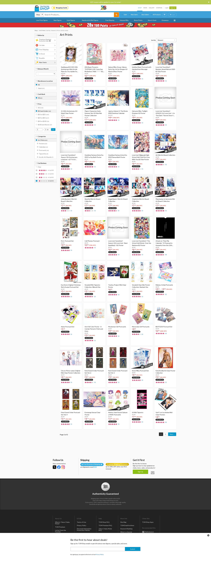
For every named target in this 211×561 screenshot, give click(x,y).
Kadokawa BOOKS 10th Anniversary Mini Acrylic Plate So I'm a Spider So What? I (69, 69)
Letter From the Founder (60, 531)
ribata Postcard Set (67, 327)
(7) (166, 382)
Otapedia (159, 8)
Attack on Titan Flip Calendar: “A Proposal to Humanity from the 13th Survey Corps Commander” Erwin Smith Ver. (165, 243)
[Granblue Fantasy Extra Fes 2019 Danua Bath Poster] (118, 142)
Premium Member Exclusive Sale (45, 40)
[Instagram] (63, 467)
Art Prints (66, 34)
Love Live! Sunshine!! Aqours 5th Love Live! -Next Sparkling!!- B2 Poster (118, 243)
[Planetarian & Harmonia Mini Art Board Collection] (165, 186)
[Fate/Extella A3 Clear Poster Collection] (165, 358)
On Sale (42, 45)
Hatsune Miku (124, 20)
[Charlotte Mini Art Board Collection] (142, 186)
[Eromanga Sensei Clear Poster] (94, 399)
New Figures (57, 20)
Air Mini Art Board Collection (165, 155)
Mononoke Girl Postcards (140, 327)
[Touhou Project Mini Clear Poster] (118, 272)
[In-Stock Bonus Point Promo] (105, 25)
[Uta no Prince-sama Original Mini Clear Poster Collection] (71, 358)
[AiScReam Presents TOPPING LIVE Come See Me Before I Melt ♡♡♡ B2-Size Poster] (94, 54)
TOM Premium (60, 527)
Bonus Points (138, 20)
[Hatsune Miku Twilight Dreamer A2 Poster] (142, 98)
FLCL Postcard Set (67, 241)
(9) (166, 333)
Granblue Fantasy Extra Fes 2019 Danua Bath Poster (117, 156)
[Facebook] (59, 467)
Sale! (125, 14)
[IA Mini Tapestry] (142, 399)
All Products (157, 14)
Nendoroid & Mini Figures (90, 20)
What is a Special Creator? (126, 532)
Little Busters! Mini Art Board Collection (69, 200)
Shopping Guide (61, 8)
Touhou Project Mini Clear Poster (117, 286)
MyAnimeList (149, 532)
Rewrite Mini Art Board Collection (92, 200)
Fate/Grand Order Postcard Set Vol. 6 (94, 372)
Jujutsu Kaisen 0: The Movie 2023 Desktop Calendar (118, 112)
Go (53, 129)
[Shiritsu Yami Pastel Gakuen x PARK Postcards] (118, 399)
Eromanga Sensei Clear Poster (92, 414)
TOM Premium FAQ (105, 525)
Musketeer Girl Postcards (117, 327)
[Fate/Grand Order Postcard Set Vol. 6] (94, 358)
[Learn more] (50, 41)
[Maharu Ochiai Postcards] (165, 272)
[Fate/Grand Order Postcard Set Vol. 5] (118, 358)
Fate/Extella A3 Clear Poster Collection (165, 372)
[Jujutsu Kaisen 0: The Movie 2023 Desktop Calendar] (118, 98)
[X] (54, 467)
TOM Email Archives (127, 525)
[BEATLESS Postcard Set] (165, 314)
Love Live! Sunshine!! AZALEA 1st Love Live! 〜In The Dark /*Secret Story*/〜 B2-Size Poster (165, 113)
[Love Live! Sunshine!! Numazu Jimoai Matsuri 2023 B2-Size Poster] (165, 54)
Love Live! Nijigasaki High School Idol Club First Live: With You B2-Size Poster (141, 157)
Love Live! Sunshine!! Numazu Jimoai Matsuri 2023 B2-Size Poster (165, 69)
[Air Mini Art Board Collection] (165, 142)
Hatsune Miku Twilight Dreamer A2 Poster (139, 112)
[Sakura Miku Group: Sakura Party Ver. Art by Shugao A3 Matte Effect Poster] (118, 54)
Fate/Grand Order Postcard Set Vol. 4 (70, 414)
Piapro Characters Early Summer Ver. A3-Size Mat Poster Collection (93, 113)
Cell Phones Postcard (92, 241)
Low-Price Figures (42, 20)
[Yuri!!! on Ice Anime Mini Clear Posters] (165, 399)
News (145, 8)
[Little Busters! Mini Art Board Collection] (71, 186)
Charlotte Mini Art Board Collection (140, 200)
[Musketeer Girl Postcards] (118, 314)
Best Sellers (145, 14)
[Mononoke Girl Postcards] (142, 314)
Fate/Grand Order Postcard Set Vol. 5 (117, 372)
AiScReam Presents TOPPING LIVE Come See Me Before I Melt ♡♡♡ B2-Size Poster (94, 69)
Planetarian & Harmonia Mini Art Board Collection (165, 200)
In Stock (42, 54)
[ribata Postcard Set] (71, 314)
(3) (95, 296)
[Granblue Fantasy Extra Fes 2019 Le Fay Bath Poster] (94, 142)
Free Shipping (110, 20)
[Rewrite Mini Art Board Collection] (94, 186)
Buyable (42, 58)
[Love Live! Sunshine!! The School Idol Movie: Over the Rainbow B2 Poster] (142, 228)
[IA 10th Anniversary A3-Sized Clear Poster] (71, 98)
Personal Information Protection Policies (84, 529)
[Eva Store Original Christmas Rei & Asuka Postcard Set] (71, 272)
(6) (142, 380)
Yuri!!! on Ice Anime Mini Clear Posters (164, 414)
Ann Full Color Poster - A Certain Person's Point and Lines (94, 329)
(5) (95, 424)
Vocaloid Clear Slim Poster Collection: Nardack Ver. (141, 286)
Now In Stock (152, 20)
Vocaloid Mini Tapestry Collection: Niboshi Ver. (93, 286)
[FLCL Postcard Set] (71, 228)
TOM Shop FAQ (104, 522)
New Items (134, 14)
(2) (118, 210)
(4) (166, 254)
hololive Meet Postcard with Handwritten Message (141, 68)
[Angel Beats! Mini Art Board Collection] (118, 186)
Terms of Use (81, 522)
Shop (140, 8)
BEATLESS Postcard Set (164, 327)
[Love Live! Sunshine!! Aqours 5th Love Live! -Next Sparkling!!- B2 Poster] (118, 228)
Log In (166, 8)
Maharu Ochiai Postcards (164, 285)
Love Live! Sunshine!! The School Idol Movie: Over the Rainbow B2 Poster (141, 243)
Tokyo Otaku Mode (104, 7)
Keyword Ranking (126, 529)
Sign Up (173, 8)
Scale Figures (71, 20)
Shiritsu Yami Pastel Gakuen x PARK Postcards (117, 414)
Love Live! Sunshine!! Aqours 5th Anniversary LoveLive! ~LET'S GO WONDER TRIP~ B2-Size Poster (69, 157)
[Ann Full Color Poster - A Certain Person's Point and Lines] (94, 314)
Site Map (123, 522)
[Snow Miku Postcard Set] (142, 358)
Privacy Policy (81, 525)
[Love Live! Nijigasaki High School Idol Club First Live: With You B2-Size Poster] (142, 142)
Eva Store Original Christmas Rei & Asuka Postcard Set (71, 286)
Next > (172, 434)
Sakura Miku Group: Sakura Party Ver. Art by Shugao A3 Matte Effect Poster (117, 69)
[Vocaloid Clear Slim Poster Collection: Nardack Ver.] (142, 272)
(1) (71, 81)
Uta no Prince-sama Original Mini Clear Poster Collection (70, 372)
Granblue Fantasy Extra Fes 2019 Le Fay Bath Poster (94, 156)
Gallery (151, 8)
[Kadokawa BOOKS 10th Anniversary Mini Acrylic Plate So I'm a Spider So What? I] (71, 54)
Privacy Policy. (100, 554)
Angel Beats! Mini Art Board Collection (117, 200)
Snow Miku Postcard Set (140, 371)
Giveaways (165, 20)
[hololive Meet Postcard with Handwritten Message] (142, 54)
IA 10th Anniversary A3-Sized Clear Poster (69, 112)
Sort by (153, 40)
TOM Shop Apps (148, 522)
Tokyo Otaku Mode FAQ (105, 529)
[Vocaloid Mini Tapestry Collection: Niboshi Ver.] (94, 272)
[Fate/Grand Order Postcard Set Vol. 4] (71, 399)
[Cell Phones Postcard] (94, 228)
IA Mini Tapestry (137, 412)
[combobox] (79, 14)
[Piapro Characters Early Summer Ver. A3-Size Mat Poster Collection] (94, 98)
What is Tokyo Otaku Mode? (62, 523)
